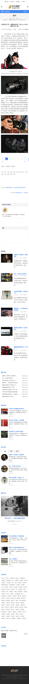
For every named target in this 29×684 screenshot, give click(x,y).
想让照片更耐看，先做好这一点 (8, 380)
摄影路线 (13, 602)
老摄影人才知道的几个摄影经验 (8, 375)
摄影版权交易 (4, 596)
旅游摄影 (20, 589)
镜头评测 (8, 589)
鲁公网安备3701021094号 (17, 677)
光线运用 (19, 582)
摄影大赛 (19, 596)
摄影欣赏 (8, 609)
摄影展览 (22, 609)
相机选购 (17, 616)
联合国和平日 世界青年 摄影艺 (16, 431)
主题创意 (24, 618)
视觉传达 (24, 611)
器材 (14, 172)
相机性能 (13, 616)
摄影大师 (3, 598)
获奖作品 (11, 587)
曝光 (7, 591)
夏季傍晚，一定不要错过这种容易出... (10, 382)
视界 (23, 172)
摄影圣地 (17, 605)
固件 (13, 582)
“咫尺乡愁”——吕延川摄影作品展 (14, 518)
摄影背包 (10, 596)
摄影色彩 (13, 605)
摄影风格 (8, 598)
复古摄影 (21, 580)
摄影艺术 (13, 609)
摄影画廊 (8, 600)
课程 (14, 18)
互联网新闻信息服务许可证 (18, 675)
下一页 (24, 159)
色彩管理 (3, 593)
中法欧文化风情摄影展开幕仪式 (16, 408)
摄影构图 (13, 166)
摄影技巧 (3, 166)
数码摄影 (8, 614)
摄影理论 (3, 602)
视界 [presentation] (17, 451)
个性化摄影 (8, 582)
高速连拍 (3, 582)
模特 (24, 589)
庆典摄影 (11, 591)
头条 (5, 172)
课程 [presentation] (5, 451)
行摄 (17, 172)
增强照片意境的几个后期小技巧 (8, 385)
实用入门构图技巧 (13, 559)
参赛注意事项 (22, 578)
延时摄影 (3, 618)
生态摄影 (19, 611)
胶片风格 (25, 587)
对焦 (13, 580)
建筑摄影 (20, 587)
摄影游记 (17, 609)
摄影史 (2, 607)
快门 (17, 589)
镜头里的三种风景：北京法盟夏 (16, 420)
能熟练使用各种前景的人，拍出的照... (10, 394)
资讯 (8, 172)
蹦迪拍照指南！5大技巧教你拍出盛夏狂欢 (15, 187)
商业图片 (12, 593)
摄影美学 (8, 166)
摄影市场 (7, 607)
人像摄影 (25, 591)
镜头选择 (13, 589)
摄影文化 (3, 609)
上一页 (2, 159)
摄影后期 (3, 600)
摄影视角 (12, 607)
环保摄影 (23, 584)
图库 (8, 174)
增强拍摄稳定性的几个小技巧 (8, 387)
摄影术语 (21, 607)
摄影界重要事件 (23, 600)
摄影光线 (23, 598)
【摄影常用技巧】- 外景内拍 (21, 192)
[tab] (5, 451)
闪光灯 (7, 593)
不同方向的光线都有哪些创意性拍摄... (10, 391)
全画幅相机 (20, 591)
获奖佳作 (6, 587)
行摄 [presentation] (11, 451)
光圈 (16, 582)
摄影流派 (8, 602)
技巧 (17, 18)
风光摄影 (16, 580)
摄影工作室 (13, 598)
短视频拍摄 (8, 580)
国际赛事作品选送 (5, 584)
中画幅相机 (19, 618)
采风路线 (16, 578)
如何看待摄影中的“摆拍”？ (8, 396)
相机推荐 (8, 616)
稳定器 (17, 614)
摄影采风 (14, 596)
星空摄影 (22, 616)
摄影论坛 (17, 602)
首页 (10, 18)
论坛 (14, 174)
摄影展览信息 (4, 611)
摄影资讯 (10, 611)
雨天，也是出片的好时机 (20, 274)
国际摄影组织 (12, 584)
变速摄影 (12, 578)
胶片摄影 (3, 589)
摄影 (22, 593)
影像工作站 (8, 618)
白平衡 (2, 578)
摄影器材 (3, 605)
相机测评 (21, 614)
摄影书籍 (16, 607)
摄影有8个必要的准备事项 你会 (16, 547)
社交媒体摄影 (17, 593)
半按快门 (7, 578)
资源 (2, 174)
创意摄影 (3, 580)
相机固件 (3, 616)
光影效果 (24, 582)
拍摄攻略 (3, 591)
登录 (18, 1)
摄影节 (17, 600)
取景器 (15, 591)
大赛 (26, 172)
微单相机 (13, 614)
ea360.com (15, 678)
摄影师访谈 (23, 605)
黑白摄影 (18, 584)
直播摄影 (13, 618)
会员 (2, 587)
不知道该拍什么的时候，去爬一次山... (10, 389)
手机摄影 (3, 614)
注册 (23, 1)
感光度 (25, 580)
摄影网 (25, 607)
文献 (5, 174)
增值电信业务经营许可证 (6, 675)
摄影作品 (14, 611)
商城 (11, 174)
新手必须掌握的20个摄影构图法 (16, 536)
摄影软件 (8, 605)
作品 (20, 172)
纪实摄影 (16, 587)
